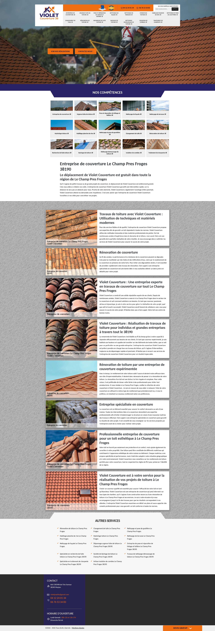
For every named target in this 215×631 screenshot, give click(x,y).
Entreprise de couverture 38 (70, 14)
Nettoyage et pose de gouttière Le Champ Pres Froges (139, 530)
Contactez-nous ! (85, 51)
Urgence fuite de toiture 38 (84, 14)
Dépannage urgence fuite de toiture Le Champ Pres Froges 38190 (108, 545)
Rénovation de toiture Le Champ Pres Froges (73, 530)
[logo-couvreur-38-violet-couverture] (49, 12)
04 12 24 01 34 (128, 8)
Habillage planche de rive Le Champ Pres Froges (73, 537)
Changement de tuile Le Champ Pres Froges (107, 530)
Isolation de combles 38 (143, 21)
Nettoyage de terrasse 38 (129, 14)
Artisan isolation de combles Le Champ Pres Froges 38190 (108, 563)
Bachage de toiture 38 (114, 21)
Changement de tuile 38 (70, 21)
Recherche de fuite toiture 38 (100, 21)
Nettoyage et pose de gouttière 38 (172, 14)
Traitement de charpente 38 (158, 21)
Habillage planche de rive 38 (158, 14)
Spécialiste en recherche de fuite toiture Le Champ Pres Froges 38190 (73, 555)
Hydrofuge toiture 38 (143, 14)
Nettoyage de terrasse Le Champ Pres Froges (141, 537)
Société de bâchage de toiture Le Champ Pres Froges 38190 (105, 555)
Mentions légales (78, 628)
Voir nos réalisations (60, 51)
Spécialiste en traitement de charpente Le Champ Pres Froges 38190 (74, 563)
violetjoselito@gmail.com (59, 595)
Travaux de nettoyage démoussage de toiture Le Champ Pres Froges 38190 (141, 555)
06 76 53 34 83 (144, 8)
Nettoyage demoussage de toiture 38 (129, 22)
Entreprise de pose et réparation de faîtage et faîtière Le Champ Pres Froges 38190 (140, 546)
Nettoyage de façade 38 (114, 14)
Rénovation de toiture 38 (85, 21)
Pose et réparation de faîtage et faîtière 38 (100, 14)
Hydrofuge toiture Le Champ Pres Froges (106, 537)
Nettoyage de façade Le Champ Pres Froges (73, 545)
